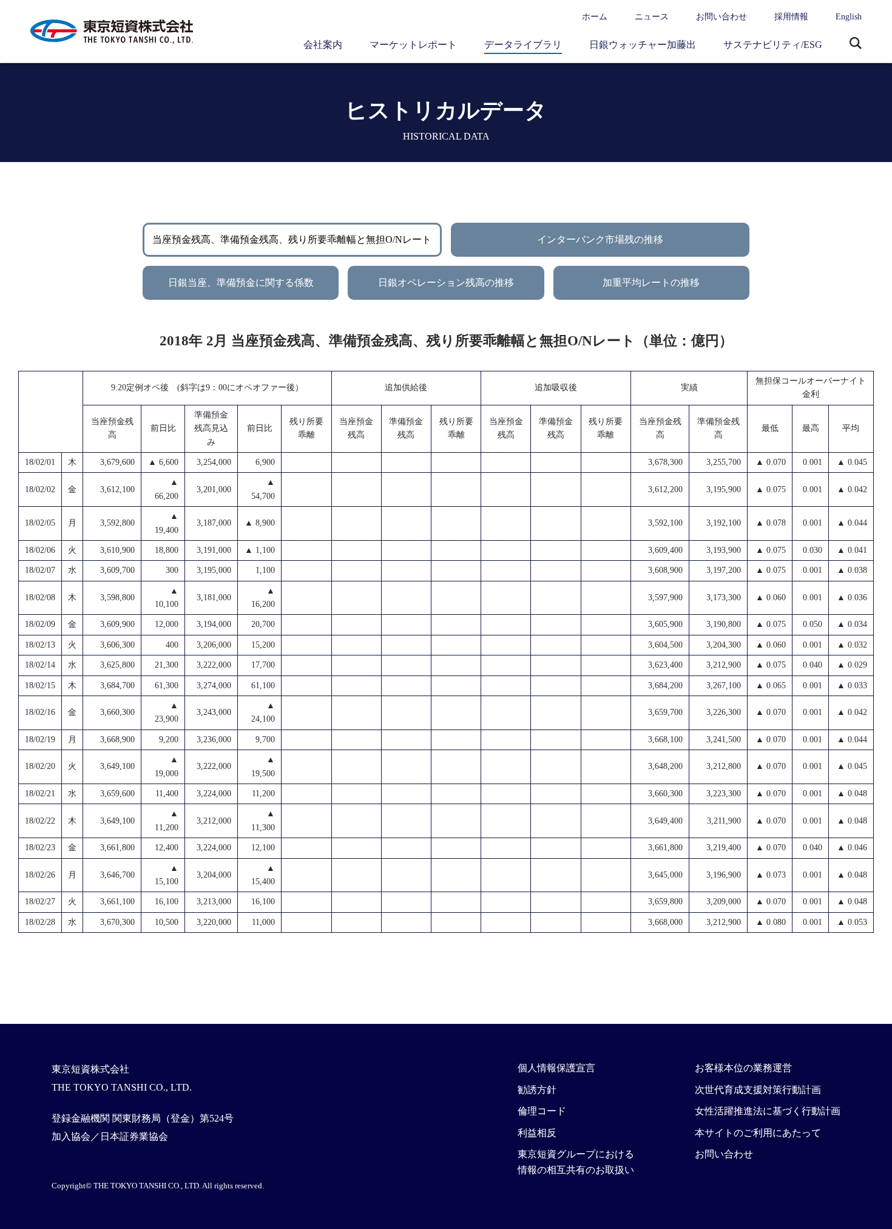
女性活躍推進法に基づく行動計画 (767, 1111)
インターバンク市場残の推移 (600, 239)
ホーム (594, 16)
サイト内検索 (856, 44)
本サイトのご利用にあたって (758, 1133)
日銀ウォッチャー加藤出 (642, 44)
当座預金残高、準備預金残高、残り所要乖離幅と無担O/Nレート (291, 239)
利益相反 (537, 1133)
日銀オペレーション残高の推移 (446, 282)
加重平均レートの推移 (651, 282)
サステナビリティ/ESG (772, 44)
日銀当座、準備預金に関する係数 (241, 282)
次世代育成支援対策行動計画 (758, 1090)
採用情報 (791, 16)
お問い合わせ (721, 16)
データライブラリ (523, 44)
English (849, 16)
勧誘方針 (537, 1090)
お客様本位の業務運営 (743, 1068)
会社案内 (322, 44)
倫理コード (542, 1111)
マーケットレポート (413, 44)
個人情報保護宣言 (556, 1068)
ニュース (652, 16)
